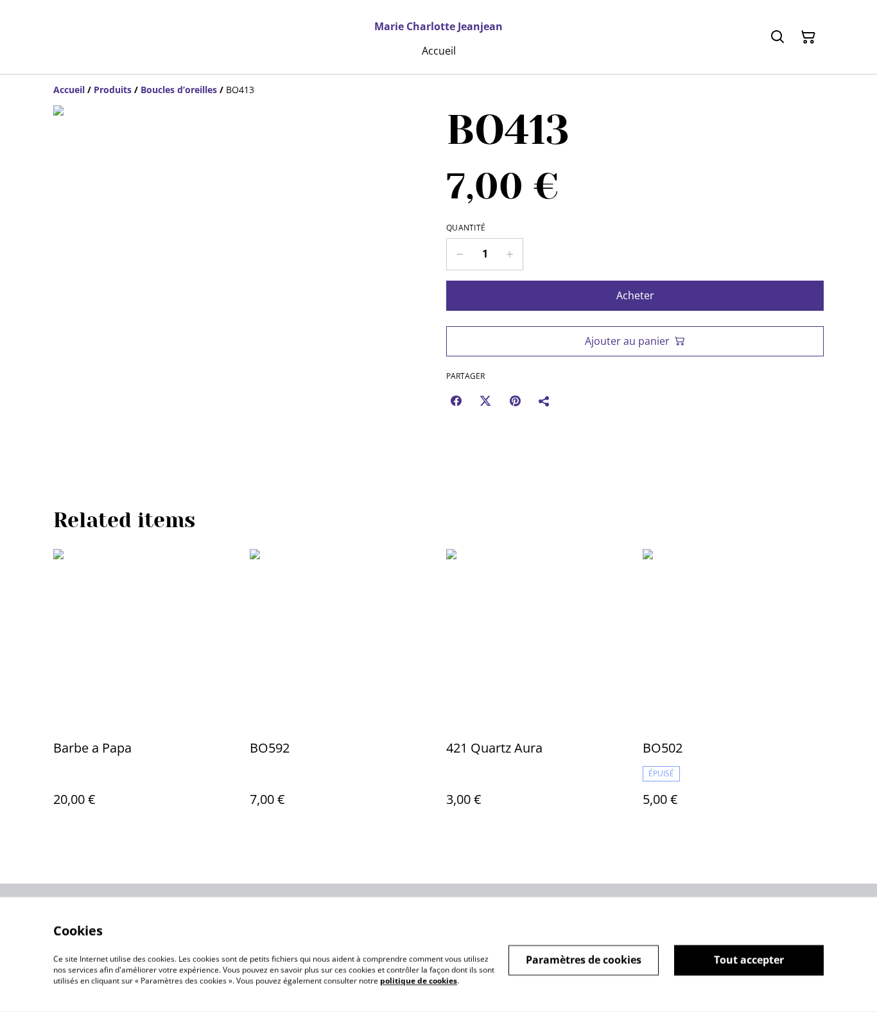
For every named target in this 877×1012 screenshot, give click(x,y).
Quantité (465, 227)
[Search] (777, 37)
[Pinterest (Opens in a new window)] (515, 400)
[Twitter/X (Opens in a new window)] (485, 400)
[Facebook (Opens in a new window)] (455, 400)
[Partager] (544, 400)
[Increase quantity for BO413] (510, 254)
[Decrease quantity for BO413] (459, 254)
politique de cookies (418, 980)
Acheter (635, 295)
